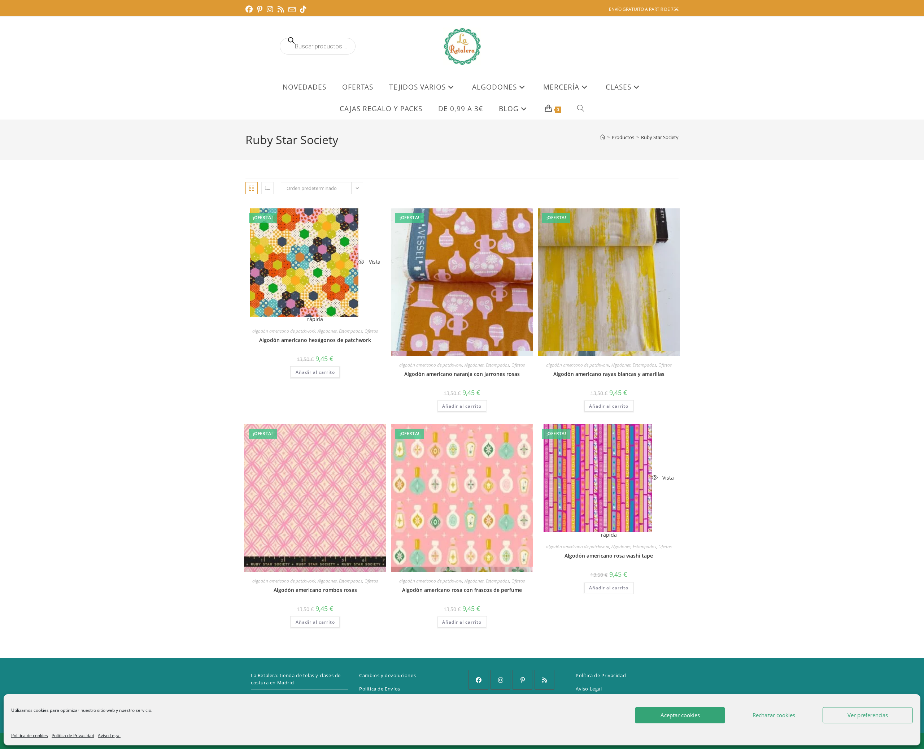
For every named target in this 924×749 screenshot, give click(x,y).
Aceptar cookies (680, 715)
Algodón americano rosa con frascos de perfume (462, 589)
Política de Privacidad (73, 735)
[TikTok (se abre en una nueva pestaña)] (303, 9)
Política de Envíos (379, 688)
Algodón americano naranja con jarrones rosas (462, 374)
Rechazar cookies (774, 715)
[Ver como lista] (267, 188)
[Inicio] (602, 137)
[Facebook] (478, 680)
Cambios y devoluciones (387, 675)
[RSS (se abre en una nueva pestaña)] (280, 9)
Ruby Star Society (660, 137)
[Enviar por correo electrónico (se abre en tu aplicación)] (292, 10)
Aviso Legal (109, 735)
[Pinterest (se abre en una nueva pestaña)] (260, 9)
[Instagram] (500, 680)
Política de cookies (29, 735)
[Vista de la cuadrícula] (251, 188)
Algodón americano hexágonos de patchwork (315, 340)
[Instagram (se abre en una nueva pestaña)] (270, 9)
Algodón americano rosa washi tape (609, 555)
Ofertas (371, 331)
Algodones (327, 331)
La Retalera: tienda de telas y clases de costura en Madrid (296, 679)
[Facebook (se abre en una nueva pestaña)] (250, 9)
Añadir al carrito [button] (315, 372)
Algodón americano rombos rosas (315, 589)
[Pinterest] (522, 680)
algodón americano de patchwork (283, 331)
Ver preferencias (867, 715)
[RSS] (544, 680)
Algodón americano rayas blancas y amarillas (608, 374)
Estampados (350, 331)
